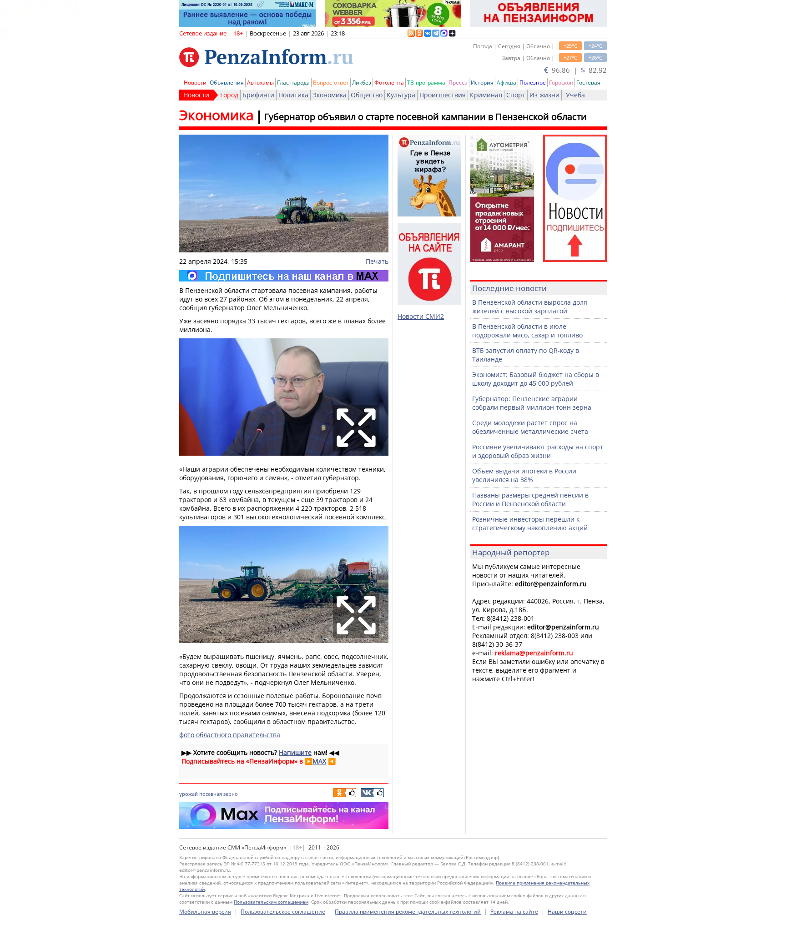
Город (229, 94)
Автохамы (260, 82)
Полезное (532, 82)
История (482, 82)
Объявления (227, 82)
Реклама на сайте (514, 911)
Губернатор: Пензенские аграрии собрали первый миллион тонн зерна (531, 403)
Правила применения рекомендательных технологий (408, 911)
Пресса (458, 82)
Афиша (506, 82)
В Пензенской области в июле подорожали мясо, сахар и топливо (527, 330)
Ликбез (361, 82)
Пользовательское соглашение (283, 911)
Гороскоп (561, 82)
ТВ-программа (426, 82)
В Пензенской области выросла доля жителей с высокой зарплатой (529, 306)
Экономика (329, 94)
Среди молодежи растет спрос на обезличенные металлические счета (530, 427)
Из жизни (544, 94)
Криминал (486, 94)
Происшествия (442, 94)
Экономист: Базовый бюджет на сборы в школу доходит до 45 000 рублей (535, 378)
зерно (230, 793)
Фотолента (389, 82)
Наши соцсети (567, 911)
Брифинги (258, 94)
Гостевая (588, 82)
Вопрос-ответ (331, 82)
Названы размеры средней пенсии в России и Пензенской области (530, 499)
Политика (293, 94)
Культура (401, 94)
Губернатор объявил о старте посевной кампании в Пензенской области (425, 117)
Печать (377, 261)
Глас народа (293, 82)
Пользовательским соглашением (271, 902)
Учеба (575, 94)
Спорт (515, 94)
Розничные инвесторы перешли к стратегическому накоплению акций (530, 523)
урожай (188, 793)
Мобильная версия (205, 911)
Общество (367, 94)
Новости (195, 82)
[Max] (283, 276)
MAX (319, 761)
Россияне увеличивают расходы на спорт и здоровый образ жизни (537, 451)
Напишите (295, 752)
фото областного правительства (229, 734)
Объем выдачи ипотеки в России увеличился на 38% (524, 475)
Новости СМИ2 (421, 316)
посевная (210, 793)
